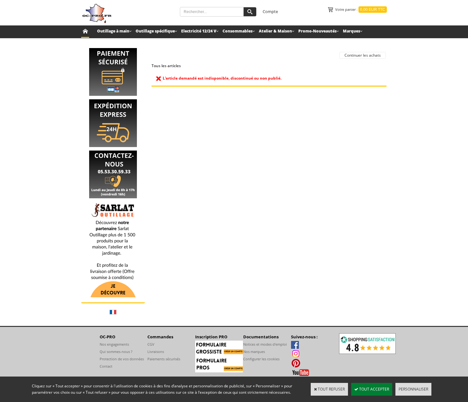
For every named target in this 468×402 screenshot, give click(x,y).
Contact (106, 366)
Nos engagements (114, 344)
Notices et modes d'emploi (265, 344)
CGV (150, 344)
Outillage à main (113, 31)
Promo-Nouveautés (317, 31)
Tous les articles (166, 65)
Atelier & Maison (275, 31)
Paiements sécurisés (163, 358)
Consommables (237, 31)
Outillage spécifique (155, 31)
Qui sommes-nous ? (116, 351)
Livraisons (155, 351)
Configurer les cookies (261, 358)
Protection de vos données (122, 358)
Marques (351, 31)
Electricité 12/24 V (198, 31)
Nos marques (254, 351)
